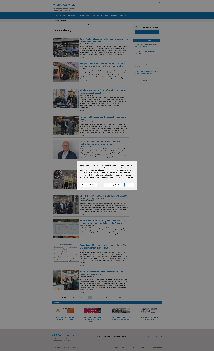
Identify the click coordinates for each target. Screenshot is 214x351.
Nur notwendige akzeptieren (113, 185)
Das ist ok (129, 185)
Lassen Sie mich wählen (88, 185)
